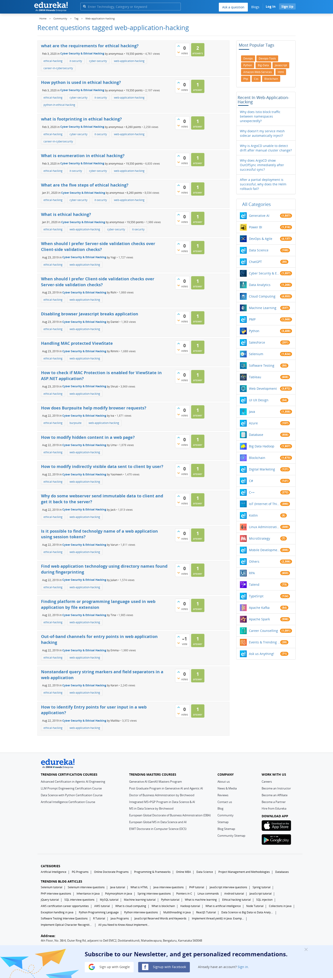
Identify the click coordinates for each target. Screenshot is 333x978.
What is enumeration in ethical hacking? (83, 155)
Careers (267, 782)
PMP (252, 319)
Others (254, 561)
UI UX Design (258, 400)
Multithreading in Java (177, 912)
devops (248, 58)
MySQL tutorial (109, 900)
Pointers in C (184, 893)
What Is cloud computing (130, 906)
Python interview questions (141, 912)
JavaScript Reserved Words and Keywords (160, 918)
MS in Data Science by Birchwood (151, 808)
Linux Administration (264, 527)
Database (256, 434)
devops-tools (267, 58)
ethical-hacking (53, 61)
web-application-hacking (129, 61)
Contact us (224, 802)
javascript (281, 65)
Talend (254, 584)
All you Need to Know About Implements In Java (124, 925)
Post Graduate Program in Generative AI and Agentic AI (166, 788)
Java (252, 411)
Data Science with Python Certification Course (71, 795)
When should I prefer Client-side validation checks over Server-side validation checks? (97, 281)
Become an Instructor (276, 788)
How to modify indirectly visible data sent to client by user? (102, 466)
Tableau (255, 377)
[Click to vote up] (178, 46)
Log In (270, 6)
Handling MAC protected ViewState (77, 343)
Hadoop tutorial (190, 906)
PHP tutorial (196, 887)
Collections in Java (280, 906)
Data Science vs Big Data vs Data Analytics (247, 912)
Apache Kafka (259, 607)
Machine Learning (262, 308)
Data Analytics (259, 285)
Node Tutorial (254, 906)
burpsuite (76, 423)
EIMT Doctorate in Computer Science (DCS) (157, 829)
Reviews (222, 795)
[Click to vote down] (178, 52)
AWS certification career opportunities (65, 906)
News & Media (227, 788)
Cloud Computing (262, 296)
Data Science (258, 250)
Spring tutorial (261, 887)
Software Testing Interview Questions (64, 918)
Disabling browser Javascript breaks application (89, 314)
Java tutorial (117, 887)
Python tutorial (170, 900)
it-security (76, 61)
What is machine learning (201, 900)
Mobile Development (264, 550)
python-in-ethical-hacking (59, 105)
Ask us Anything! (261, 654)
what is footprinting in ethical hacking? (81, 119)
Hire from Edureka (274, 808)
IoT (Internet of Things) (264, 504)
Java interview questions (168, 887)
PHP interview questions (56, 893)
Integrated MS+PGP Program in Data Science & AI (162, 802)
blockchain (271, 79)
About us (223, 782)
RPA (252, 573)
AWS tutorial (102, 906)
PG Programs (80, 872)
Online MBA (183, 872)
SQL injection (264, 900)
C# (251, 481)
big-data (263, 65)
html (281, 72)
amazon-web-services (257, 72)
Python (254, 331)
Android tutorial (234, 893)
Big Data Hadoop (261, 446)
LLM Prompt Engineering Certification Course (71, 788)
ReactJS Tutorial (206, 912)
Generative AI (259, 215)
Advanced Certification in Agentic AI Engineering (73, 782)
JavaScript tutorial (260, 893)
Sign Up (287, 6)
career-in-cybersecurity (58, 68)
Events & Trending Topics (264, 642)
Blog (220, 808)
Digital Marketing (262, 469)
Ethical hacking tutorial (236, 900)
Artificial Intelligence (53, 872)
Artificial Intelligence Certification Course (68, 802)
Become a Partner (274, 802)
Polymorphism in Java (118, 893)
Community (225, 815)
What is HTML (139, 887)
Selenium (256, 354)
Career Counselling (263, 630)
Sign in (243, 966)
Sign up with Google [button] (114, 966)
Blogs (255, 7)
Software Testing (261, 365)
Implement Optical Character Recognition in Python (67, 925)
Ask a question (233, 7)
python (247, 65)
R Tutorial (99, 918)
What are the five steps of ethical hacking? (84, 185)
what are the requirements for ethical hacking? (90, 45)
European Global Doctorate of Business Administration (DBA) (170, 815)
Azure (253, 423)
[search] (84, 6)
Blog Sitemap (226, 829)
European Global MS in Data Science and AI (158, 822)
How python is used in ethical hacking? (81, 82)
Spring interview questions (154, 893)
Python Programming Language (99, 912)
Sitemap (223, 822)
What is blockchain (163, 906)
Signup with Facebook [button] (169, 966)
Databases (282, 872)
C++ (252, 492)
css (256, 79)
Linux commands (208, 893)
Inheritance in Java (88, 893)
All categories (256, 204)
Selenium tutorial (51, 887)
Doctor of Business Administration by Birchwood (161, 795)
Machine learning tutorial (140, 900)
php (245, 79)
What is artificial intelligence (223, 906)
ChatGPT (255, 262)
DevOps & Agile (260, 238)
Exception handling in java (57, 912)
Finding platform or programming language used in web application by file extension (98, 604)
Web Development (263, 388)
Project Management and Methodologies (244, 872)
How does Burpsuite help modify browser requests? (93, 408)
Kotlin (253, 515)
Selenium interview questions (86, 887)
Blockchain (257, 458)
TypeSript (256, 596)
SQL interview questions (79, 900)
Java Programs (120, 918)
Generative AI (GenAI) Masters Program (155, 782)
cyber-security (98, 61)
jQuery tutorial (50, 900)
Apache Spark (259, 619)
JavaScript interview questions (228, 887)
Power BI (255, 227)
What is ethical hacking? (66, 214)
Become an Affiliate (274, 795)
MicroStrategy (259, 538)
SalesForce (257, 342)
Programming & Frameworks (152, 872)
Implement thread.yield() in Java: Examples (218, 918)
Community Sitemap (231, 836)
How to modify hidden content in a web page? (88, 437)
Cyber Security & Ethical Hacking (82, 53)
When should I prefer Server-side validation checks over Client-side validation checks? (98, 246)
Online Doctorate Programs (111, 872)
